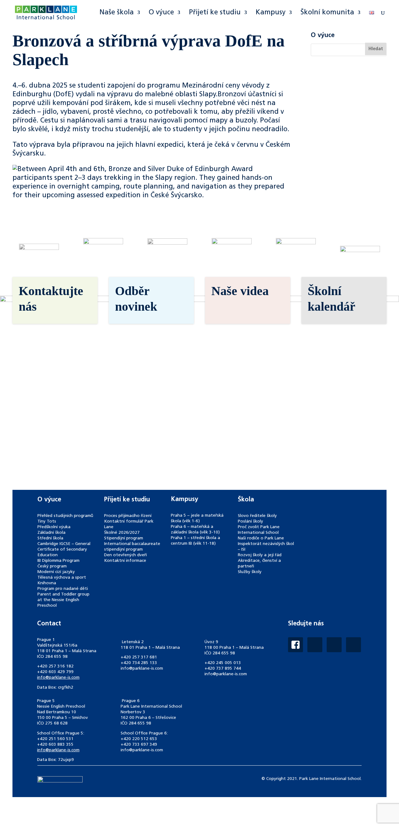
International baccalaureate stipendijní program (132, 547)
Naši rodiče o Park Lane (261, 538)
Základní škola (51, 533)
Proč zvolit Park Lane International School (259, 530)
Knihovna (46, 583)
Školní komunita (327, 13)
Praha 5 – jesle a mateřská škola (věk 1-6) (197, 518)
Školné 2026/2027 (122, 533)
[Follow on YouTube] (353, 644)
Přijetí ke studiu (215, 13)
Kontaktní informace (125, 561)
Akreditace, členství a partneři (259, 563)
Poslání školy (250, 521)
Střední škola (50, 538)
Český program (52, 566)
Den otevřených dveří (125, 555)
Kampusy (271, 13)
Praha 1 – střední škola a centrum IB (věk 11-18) (195, 541)
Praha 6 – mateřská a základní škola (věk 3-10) (195, 529)
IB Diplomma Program (58, 561)
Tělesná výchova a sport (61, 578)
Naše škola (116, 13)
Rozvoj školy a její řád (259, 555)
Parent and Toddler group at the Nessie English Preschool (63, 600)
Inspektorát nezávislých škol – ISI (266, 547)
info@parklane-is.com (58, 678)
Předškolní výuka (53, 527)
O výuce (161, 13)
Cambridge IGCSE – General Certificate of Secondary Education (63, 549)
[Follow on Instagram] (314, 644)
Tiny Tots (46, 521)
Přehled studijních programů (65, 516)
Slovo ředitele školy (257, 516)
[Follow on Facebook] (295, 644)
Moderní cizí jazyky (56, 572)
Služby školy (250, 572)
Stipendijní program (123, 538)
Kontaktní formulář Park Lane (128, 524)
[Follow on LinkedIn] (334, 644)
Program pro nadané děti (62, 589)
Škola (246, 500)
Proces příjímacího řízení (127, 516)
